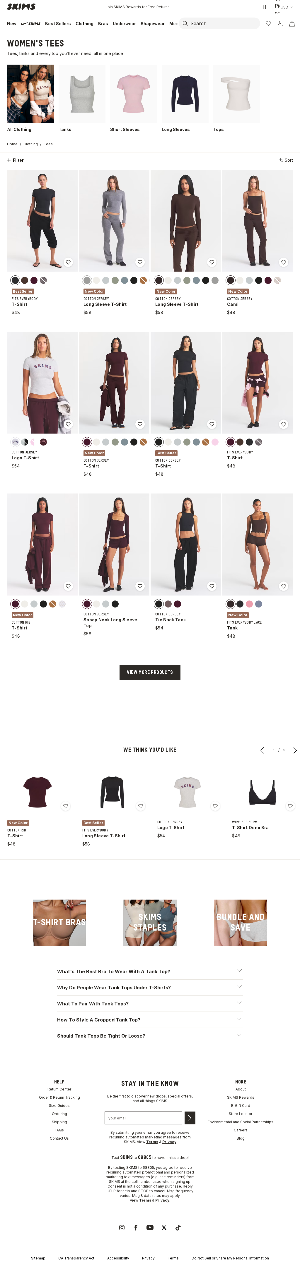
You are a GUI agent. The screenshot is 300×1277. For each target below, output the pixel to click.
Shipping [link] (59, 1122)
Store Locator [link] (240, 1114)
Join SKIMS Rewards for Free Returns (137, 7)
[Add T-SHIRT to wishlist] (68, 262)
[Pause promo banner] (265, 7)
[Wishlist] (268, 23)
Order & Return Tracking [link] (59, 1097)
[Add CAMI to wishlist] (283, 262)
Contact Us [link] (59, 1138)
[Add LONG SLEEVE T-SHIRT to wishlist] (140, 262)
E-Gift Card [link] (240, 1105)
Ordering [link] (59, 1114)
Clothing (30, 144)
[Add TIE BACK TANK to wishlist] (212, 586)
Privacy (148, 1258)
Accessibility (118, 1258)
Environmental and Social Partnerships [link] (240, 1122)
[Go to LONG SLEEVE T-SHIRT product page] (112, 792)
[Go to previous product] (262, 750)
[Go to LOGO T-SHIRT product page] (187, 792)
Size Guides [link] (59, 1105)
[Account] (280, 23)
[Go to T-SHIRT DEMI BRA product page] (262, 792)
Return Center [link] (59, 1089)
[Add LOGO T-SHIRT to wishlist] (68, 424)
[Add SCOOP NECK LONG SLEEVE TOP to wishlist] (140, 586)
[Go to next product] (295, 750)
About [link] (241, 1089)
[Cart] (291, 23)
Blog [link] (241, 1138)
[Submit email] (190, 1118)
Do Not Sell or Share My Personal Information (230, 1258)
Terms (173, 1258)
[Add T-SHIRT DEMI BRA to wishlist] (290, 806)
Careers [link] (241, 1130)
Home (12, 144)
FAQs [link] (59, 1130)
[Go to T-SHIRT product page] (37, 792)
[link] (59, 923)
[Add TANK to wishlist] (283, 586)
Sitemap (38, 1258)
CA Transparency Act (76, 1258)
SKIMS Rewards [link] (240, 1097)
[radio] (15, 280)
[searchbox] (224, 23)
